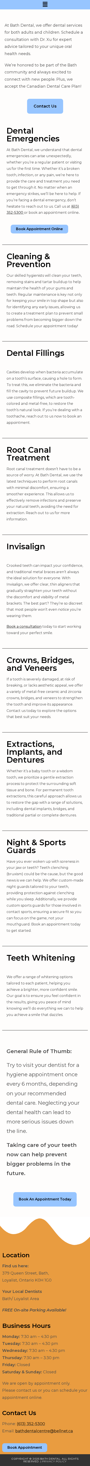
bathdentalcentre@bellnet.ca (44, 1431)
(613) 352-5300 (31, 1423)
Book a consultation (24, 626)
